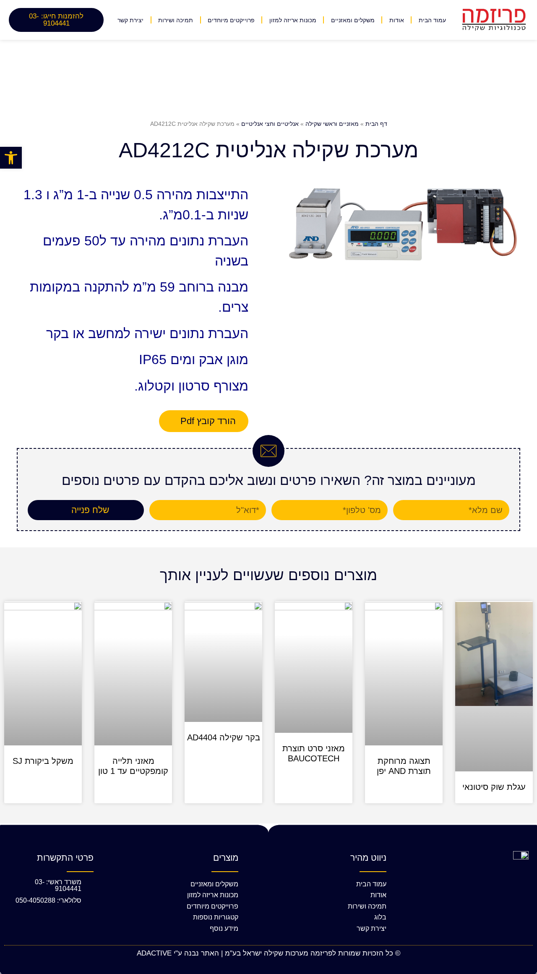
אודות (396, 20)
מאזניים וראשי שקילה (332, 123)
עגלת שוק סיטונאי (494, 787)
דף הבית (376, 123)
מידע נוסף (224, 928)
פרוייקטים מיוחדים (231, 20)
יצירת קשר (130, 20)
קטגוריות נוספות (215, 917)
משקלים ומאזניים (353, 20)
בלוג (380, 917)
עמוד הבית (432, 20)
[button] (11, 158)
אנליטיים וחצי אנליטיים (270, 123)
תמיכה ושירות (175, 20)
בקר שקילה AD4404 (223, 737)
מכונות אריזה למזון (292, 20)
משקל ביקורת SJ (43, 761)
